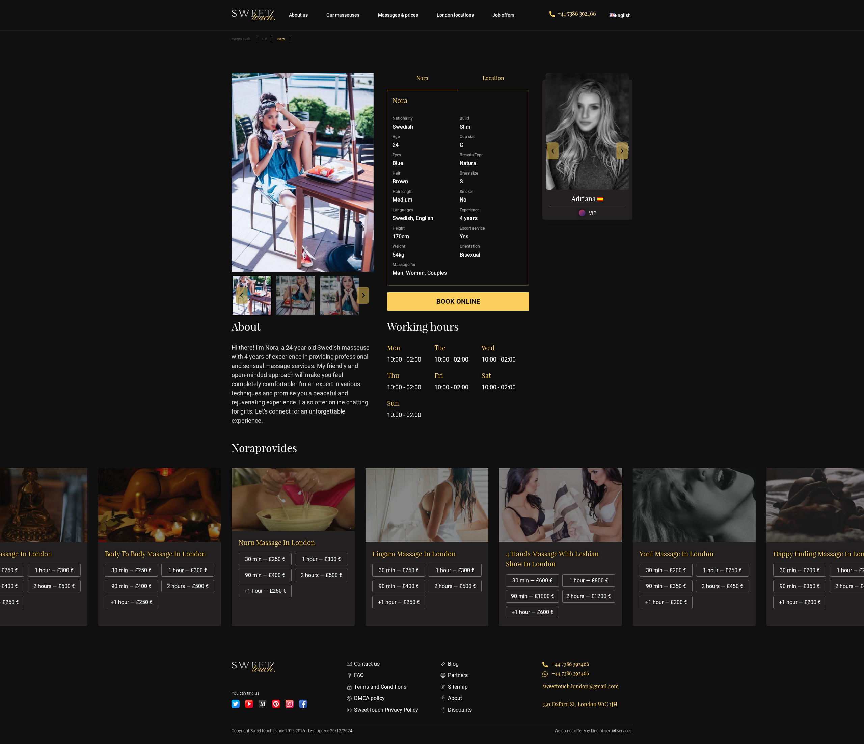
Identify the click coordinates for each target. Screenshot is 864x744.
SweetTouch (241, 39)
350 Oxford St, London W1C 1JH (579, 704)
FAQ (359, 675)
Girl (264, 39)
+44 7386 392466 (577, 13)
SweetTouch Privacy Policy (386, 710)
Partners (458, 675)
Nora (422, 78)
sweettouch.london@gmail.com (580, 686)
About (455, 698)
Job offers (503, 15)
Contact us (367, 664)
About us (298, 15)
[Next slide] (363, 295)
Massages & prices (398, 15)
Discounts (460, 710)
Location (493, 78)
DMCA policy (369, 698)
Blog (453, 664)
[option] (191, 547)
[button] (252, 295)
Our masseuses (342, 15)
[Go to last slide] (242, 295)
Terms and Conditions (380, 687)
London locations (455, 15)
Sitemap (458, 687)
